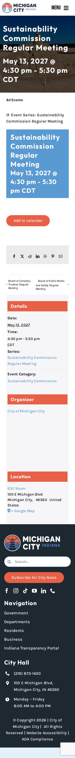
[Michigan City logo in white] (32, 536)
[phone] (52, 590)
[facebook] (6, 590)
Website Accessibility (46, 733)
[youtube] (34, 590)
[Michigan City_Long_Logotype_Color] (19, 4)
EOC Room (17, 488)
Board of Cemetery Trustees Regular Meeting (19, 284)
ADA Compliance (37, 739)
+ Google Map (23, 511)
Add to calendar (28, 220)
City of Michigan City (26, 411)
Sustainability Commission (32, 381)
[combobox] (37, 561)
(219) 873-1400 (27, 673)
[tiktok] (25, 590)
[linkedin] (43, 590)
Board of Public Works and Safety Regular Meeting (50, 284)
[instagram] (15, 590)
